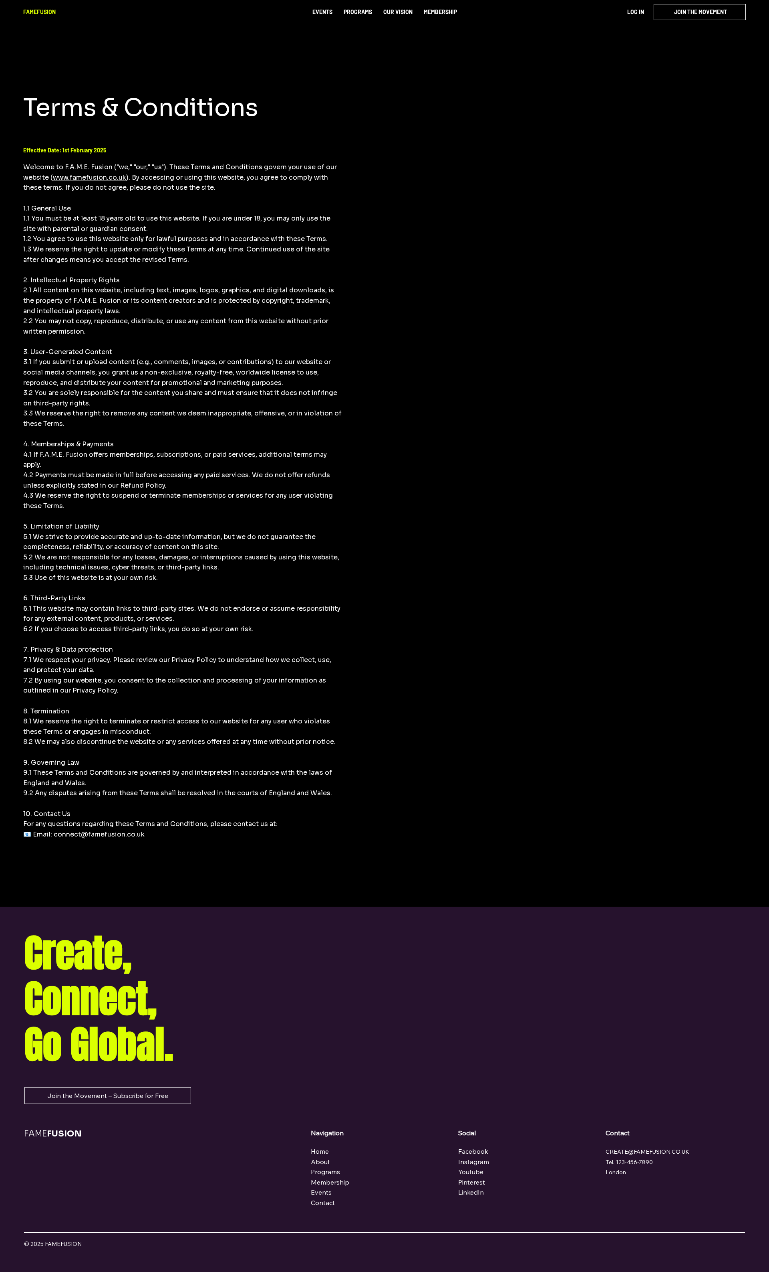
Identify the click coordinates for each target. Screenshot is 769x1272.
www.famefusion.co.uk (89, 177)
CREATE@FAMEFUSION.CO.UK (647, 1151)
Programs (325, 1172)
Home (320, 1151)
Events (321, 1192)
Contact (323, 1203)
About (320, 1162)
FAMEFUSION (39, 11)
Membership (330, 1182)
